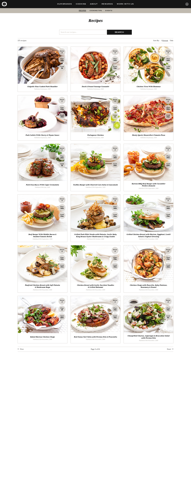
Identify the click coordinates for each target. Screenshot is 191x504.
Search (119, 32)
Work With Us (125, 4)
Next (169, 349)
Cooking (81, 4)
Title (171, 41)
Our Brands (64, 4)
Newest (165, 41)
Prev (21, 349)
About (94, 4)
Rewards (107, 4)
